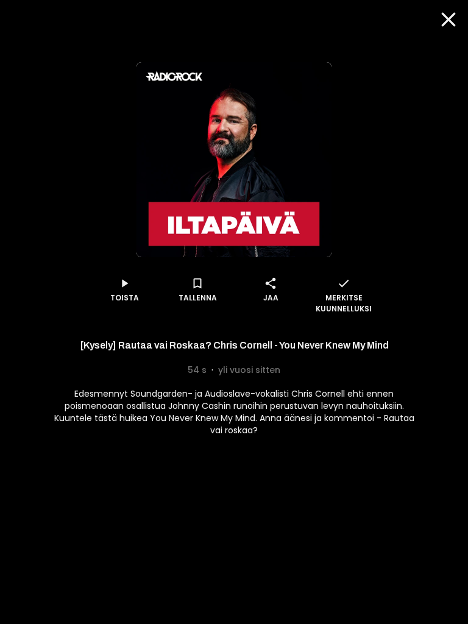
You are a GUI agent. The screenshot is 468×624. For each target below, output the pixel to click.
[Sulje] (448, 19)
